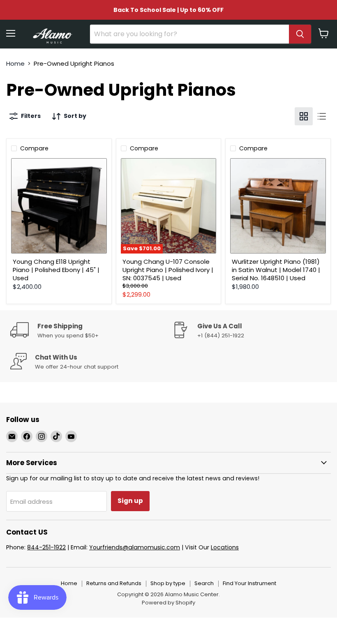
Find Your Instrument (249, 583)
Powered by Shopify (168, 602)
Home (15, 63)
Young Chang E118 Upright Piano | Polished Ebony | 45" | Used (56, 269)
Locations (225, 547)
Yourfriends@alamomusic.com (134, 547)
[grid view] (304, 116)
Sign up (130, 500)
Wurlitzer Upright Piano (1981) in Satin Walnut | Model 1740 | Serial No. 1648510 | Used (276, 269)
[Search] (300, 34)
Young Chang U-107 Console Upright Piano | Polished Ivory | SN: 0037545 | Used (167, 269)
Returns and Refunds (113, 583)
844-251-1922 (46, 547)
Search (204, 583)
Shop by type (167, 583)
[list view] (322, 116)
